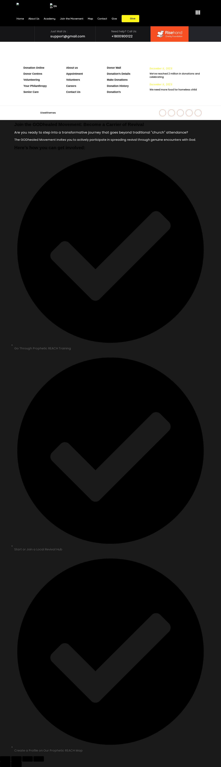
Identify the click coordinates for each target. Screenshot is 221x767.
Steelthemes (48, 112)
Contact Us (73, 91)
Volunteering (31, 79)
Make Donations (117, 79)
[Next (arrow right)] (16, 764)
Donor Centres (32, 73)
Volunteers (73, 79)
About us (72, 67)
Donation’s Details (118, 73)
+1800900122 (122, 36)
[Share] (27, 759)
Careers (71, 85)
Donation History (118, 85)
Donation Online (33, 67)
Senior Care (31, 91)
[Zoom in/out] (5, 759)
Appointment (74, 73)
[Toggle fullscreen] (16, 759)
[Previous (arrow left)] (5, 764)
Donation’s (114, 91)
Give (132, 18)
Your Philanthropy (35, 85)
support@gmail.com (67, 36)
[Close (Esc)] (38, 759)
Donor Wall (114, 67)
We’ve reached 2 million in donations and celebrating (175, 75)
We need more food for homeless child (173, 89)
